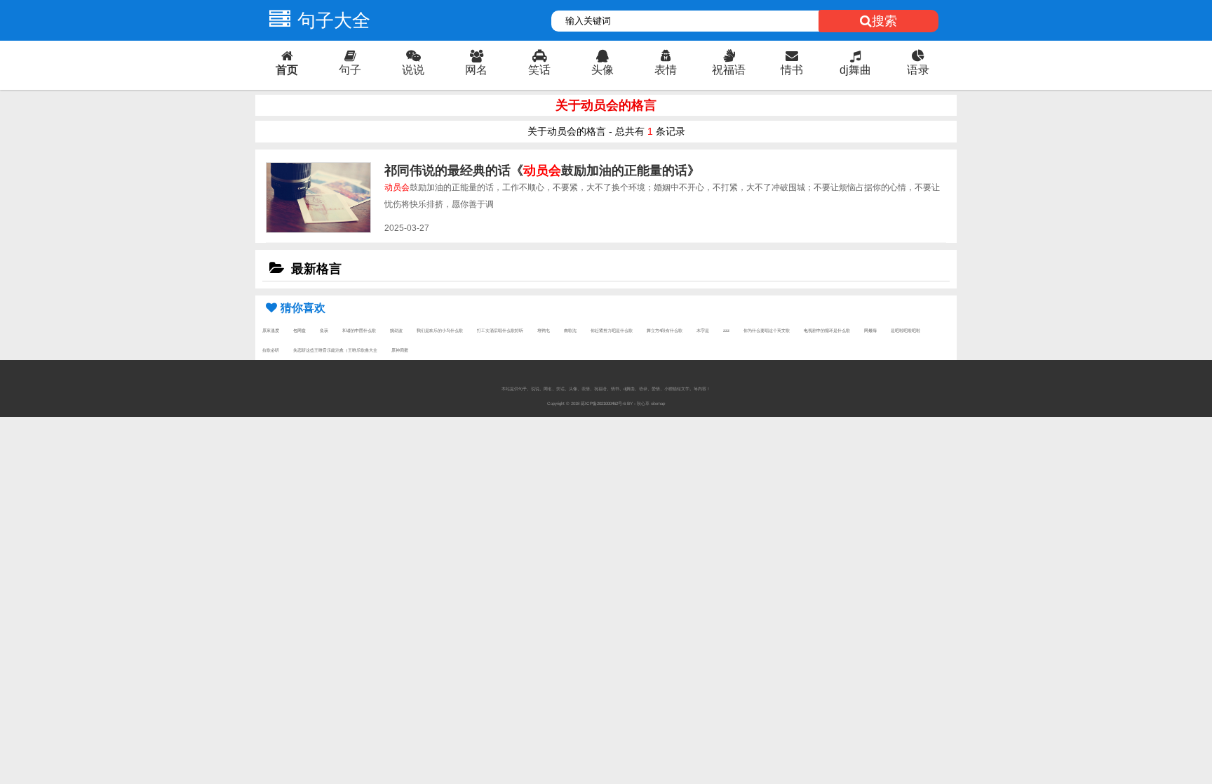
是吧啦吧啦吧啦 (905, 330)
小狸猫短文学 (676, 388)
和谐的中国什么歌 (359, 330)
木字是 (702, 330)
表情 (665, 70)
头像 (602, 70)
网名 (476, 70)
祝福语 (729, 70)
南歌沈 (570, 330)
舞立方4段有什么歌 (664, 330)
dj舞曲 (855, 70)
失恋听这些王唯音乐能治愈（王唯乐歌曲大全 (335, 349)
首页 (287, 70)
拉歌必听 (270, 349)
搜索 (884, 21)
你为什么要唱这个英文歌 (766, 330)
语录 (918, 70)
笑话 (539, 70)
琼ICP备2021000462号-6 (603, 403)
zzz (726, 330)
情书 (792, 70)
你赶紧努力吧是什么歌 (612, 330)
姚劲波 (396, 330)
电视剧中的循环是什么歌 (827, 330)
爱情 (656, 388)
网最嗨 (870, 330)
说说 (413, 70)
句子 (350, 70)
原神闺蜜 (399, 349)
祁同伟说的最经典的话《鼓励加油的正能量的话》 (542, 171)
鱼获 (324, 330)
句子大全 (333, 20)
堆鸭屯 (543, 330)
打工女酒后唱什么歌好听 (500, 330)
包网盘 (299, 330)
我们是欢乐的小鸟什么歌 (440, 330)
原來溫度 (270, 330)
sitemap (658, 403)
